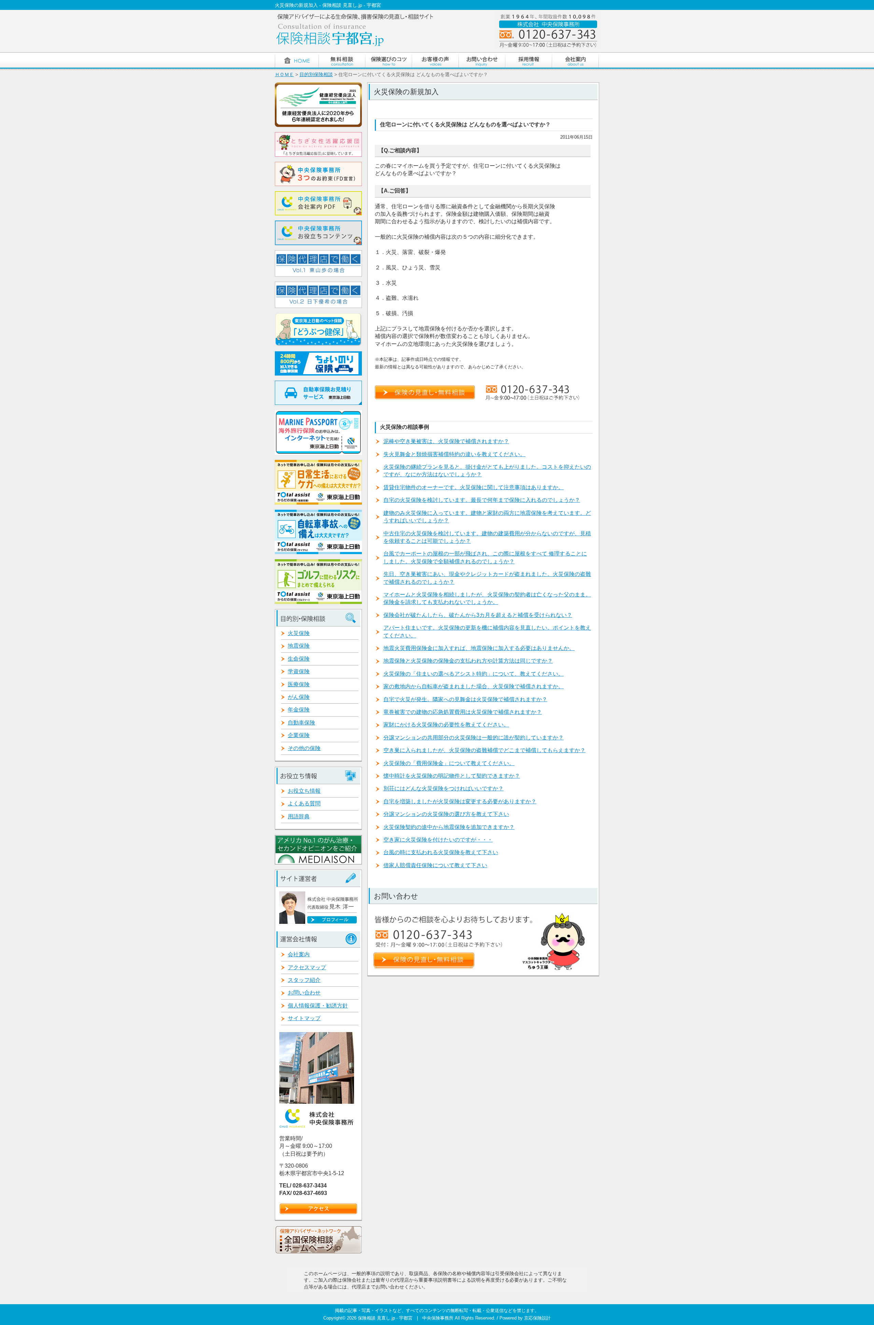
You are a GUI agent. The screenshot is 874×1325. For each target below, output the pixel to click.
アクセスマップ (307, 967)
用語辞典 (299, 816)
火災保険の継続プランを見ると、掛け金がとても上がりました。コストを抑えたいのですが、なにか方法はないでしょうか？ (487, 470)
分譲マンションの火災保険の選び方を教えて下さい (446, 814)
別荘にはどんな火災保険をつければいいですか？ (443, 788)
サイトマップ (304, 1018)
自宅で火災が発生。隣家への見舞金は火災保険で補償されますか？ (465, 699)
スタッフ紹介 (304, 980)
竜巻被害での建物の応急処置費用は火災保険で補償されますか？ (462, 712)
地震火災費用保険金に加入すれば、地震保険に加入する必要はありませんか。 (479, 648)
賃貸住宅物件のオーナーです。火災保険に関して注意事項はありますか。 (473, 487)
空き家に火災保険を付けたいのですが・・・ (438, 840)
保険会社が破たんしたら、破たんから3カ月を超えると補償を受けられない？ (477, 615)
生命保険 (299, 659)
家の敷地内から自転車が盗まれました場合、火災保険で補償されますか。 (473, 686)
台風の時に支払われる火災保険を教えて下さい (440, 852)
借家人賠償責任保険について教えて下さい (435, 865)
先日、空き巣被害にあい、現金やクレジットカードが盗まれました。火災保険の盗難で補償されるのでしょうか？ (487, 577)
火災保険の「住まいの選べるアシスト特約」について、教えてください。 (473, 674)
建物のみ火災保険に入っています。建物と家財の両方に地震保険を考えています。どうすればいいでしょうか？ (487, 516)
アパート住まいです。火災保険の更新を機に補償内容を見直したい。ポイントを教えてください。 (487, 631)
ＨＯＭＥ (284, 74)
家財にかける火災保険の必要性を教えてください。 (446, 725)
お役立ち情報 (304, 791)
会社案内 (299, 954)
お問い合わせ (304, 993)
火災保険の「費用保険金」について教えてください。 (448, 763)
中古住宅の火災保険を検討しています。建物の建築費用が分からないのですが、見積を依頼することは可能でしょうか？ (487, 537)
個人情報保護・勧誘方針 (318, 1006)
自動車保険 (301, 722)
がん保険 (299, 697)
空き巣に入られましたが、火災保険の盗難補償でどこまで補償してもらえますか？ (484, 750)
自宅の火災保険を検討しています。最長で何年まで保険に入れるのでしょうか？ (481, 500)
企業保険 (299, 735)
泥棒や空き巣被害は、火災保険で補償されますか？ (446, 441)
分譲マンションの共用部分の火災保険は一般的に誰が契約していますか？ (473, 738)
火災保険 (299, 633)
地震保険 (299, 646)
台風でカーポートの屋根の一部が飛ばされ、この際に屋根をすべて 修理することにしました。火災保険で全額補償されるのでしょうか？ (485, 557)
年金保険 (299, 710)
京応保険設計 (537, 1318)
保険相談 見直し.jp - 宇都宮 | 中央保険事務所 (406, 1318)
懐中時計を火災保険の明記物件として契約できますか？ (451, 776)
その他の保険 (304, 748)
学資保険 (299, 671)
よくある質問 (304, 803)
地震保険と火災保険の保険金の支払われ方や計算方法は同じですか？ (468, 661)
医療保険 (299, 684)
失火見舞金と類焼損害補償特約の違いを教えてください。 (454, 454)
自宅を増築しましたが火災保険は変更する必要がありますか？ (459, 801)
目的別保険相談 (316, 74)
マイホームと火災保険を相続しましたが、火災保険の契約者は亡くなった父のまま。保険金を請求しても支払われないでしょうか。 (487, 598)
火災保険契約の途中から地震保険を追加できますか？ (448, 827)
